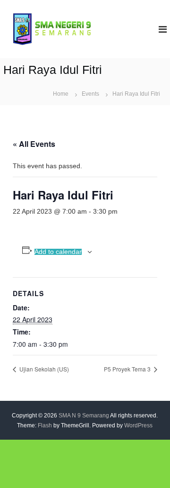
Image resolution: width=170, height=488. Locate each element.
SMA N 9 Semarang (84, 415)
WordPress (138, 425)
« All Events (34, 143)
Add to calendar (58, 252)
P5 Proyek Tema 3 (128, 369)
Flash (45, 425)
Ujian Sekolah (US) (43, 369)
